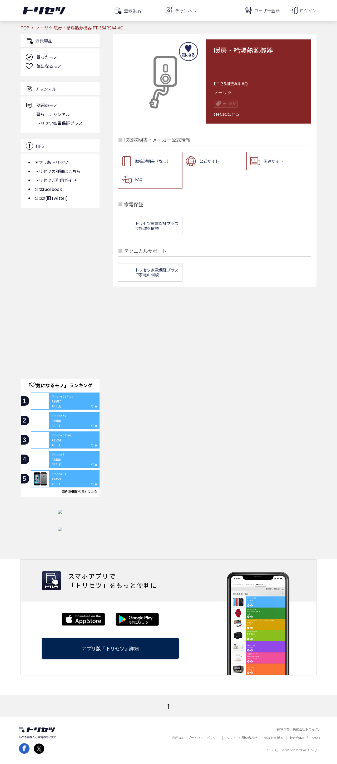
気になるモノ (49, 66)
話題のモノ (46, 105)
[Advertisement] (60, 254)
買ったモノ (46, 57)
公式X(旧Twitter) (51, 198)
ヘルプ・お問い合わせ (241, 738)
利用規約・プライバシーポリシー (195, 738)
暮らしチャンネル (53, 114)
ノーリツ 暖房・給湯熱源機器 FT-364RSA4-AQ (79, 27)
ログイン (308, 10)
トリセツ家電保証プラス (59, 123)
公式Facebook (48, 189)
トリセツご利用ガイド (55, 180)
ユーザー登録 (267, 10)
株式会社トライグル (307, 729)
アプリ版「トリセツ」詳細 (110, 648)
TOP (25, 27)
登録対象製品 (273, 738)
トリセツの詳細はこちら (57, 171)
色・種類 (229, 104)
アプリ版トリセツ (51, 162)
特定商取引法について (305, 738)
